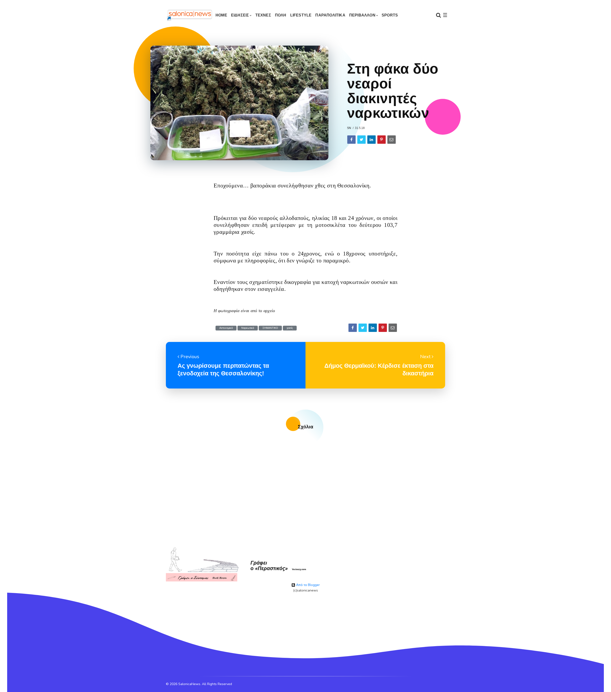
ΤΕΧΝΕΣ (263, 15)
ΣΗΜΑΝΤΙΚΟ (270, 328)
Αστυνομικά (226, 328)
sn (349, 128)
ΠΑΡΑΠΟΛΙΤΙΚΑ (330, 15)
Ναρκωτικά (247, 328)
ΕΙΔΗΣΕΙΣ (240, 15)
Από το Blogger (307, 585)
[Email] (391, 139)
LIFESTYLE (301, 15)
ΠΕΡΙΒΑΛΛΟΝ (362, 15)
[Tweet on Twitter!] (361, 139)
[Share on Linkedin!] (371, 139)
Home (221, 15)
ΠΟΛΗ (280, 15)
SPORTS (390, 15)
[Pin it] (381, 139)
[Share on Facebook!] (351, 139)
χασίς (290, 328)
